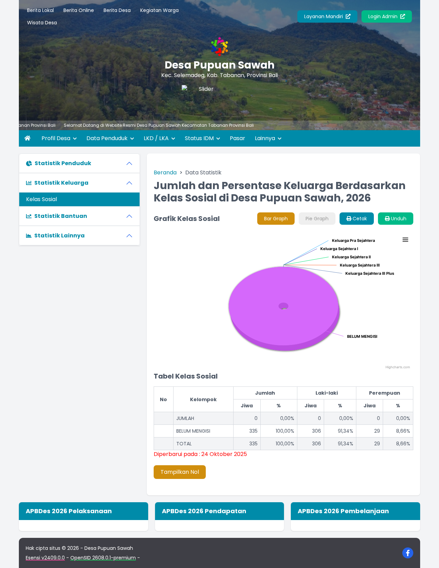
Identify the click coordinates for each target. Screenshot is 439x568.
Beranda (165, 172)
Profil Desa (56, 138)
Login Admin (383, 16)
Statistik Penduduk (63, 163)
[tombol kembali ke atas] (425, 554)
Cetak (359, 218)
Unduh (398, 218)
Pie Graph (317, 218)
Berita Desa (117, 10)
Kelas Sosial (41, 199)
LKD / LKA (157, 138)
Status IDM (200, 138)
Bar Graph (276, 218)
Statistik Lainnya (59, 235)
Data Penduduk (107, 138)
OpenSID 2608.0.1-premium (103, 557)
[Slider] (202, 98)
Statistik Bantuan (60, 216)
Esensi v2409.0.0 (45, 557)
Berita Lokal (40, 10)
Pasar (237, 138)
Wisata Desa (42, 22)
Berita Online (78, 10)
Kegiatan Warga (159, 10)
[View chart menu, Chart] (405, 240)
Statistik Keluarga (61, 183)
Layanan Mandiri (324, 16)
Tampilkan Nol (180, 472)
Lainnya (265, 138)
